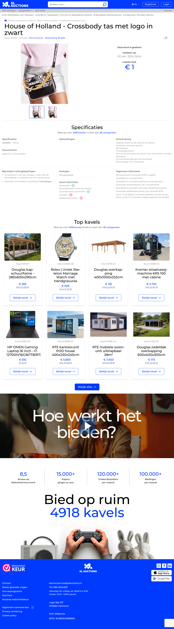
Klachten (7, 595)
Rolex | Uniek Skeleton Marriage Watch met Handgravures (65, 275)
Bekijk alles (85, 386)
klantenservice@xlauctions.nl (65, 583)
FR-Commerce (36, 38)
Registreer (150, 4)
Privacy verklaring (12, 611)
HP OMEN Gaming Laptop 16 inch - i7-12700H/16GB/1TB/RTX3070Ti (30, 351)
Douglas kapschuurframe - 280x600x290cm (22, 273)
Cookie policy (9, 615)
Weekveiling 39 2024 (55, 38)
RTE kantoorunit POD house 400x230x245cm (65, 351)
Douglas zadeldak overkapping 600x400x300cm (151, 351)
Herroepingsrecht (12, 591)
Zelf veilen (40, 10)
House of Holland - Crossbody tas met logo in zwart (64, 21)
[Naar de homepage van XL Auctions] (15, 4)
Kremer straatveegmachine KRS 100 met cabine (151, 273)
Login (166, 4)
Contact (168, 10)
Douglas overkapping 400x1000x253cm (108, 273)
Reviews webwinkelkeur (15, 599)
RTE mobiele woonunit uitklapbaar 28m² (108, 351)
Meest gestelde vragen (14, 587)
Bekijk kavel (20, 297)
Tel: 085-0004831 (58, 587)
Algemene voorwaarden (14, 154)
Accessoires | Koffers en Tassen (29, 21)
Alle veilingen (9, 10)
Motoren (11, 21)
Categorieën (24, 10)
